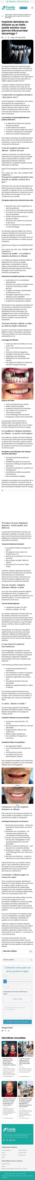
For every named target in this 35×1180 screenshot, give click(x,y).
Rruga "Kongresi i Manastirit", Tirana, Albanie (16, 1168)
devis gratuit (23, 8)
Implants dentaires (6, 1150)
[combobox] (5, 981)
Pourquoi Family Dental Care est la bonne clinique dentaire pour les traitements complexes (9, 1062)
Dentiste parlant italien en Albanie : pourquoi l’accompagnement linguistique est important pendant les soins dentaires (25, 1103)
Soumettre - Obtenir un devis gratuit (17, 1022)
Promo (3, 1157)
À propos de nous (22, 1152)
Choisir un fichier (17, 999)
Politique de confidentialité (9, 1176)
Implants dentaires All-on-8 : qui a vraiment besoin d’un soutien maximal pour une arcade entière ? (9, 1102)
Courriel (3, 1166)
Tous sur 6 (4, 1155)
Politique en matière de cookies (24, 1176)
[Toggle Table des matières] (30, 951)
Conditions (4, 1177)
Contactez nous (22, 1155)
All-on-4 (4, 1152)
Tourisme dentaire (22, 1150)
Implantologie (8, 14)
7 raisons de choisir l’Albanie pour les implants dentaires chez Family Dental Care (24, 1062)
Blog (4, 1043)
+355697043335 (6, 1164)
